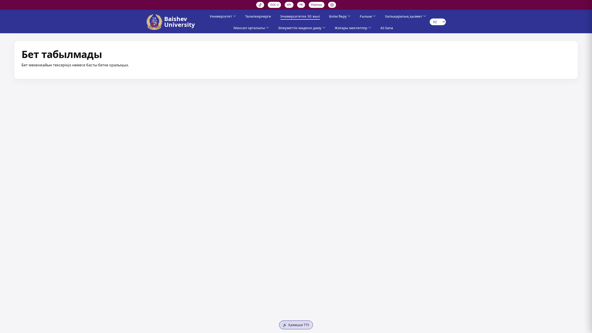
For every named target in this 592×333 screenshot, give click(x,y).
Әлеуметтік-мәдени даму (299, 27)
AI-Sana (386, 27)
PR (301, 5)
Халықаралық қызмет (403, 16)
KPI (289, 5)
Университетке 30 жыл (300, 16)
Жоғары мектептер (351, 27)
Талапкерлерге (258, 16)
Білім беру (338, 16)
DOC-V (274, 5)
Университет (221, 16)
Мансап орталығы (249, 27)
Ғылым (366, 16)
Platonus (316, 5)
